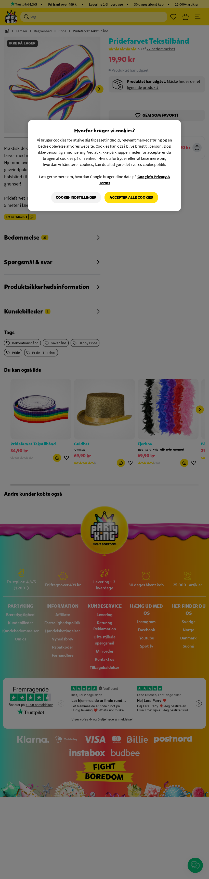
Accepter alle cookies (131, 197)
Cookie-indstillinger (76, 197)
